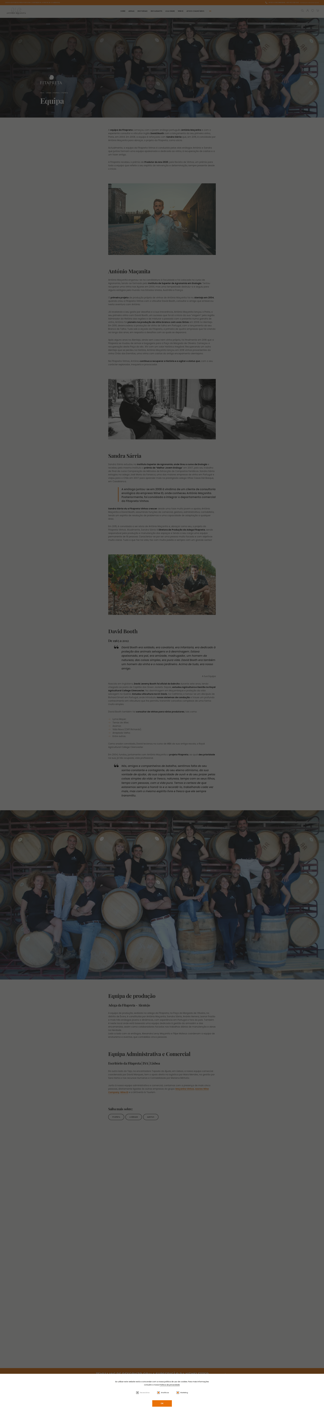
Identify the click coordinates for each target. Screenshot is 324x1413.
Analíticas (165, 1392)
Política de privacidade (170, 1385)
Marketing (184, 1392)
